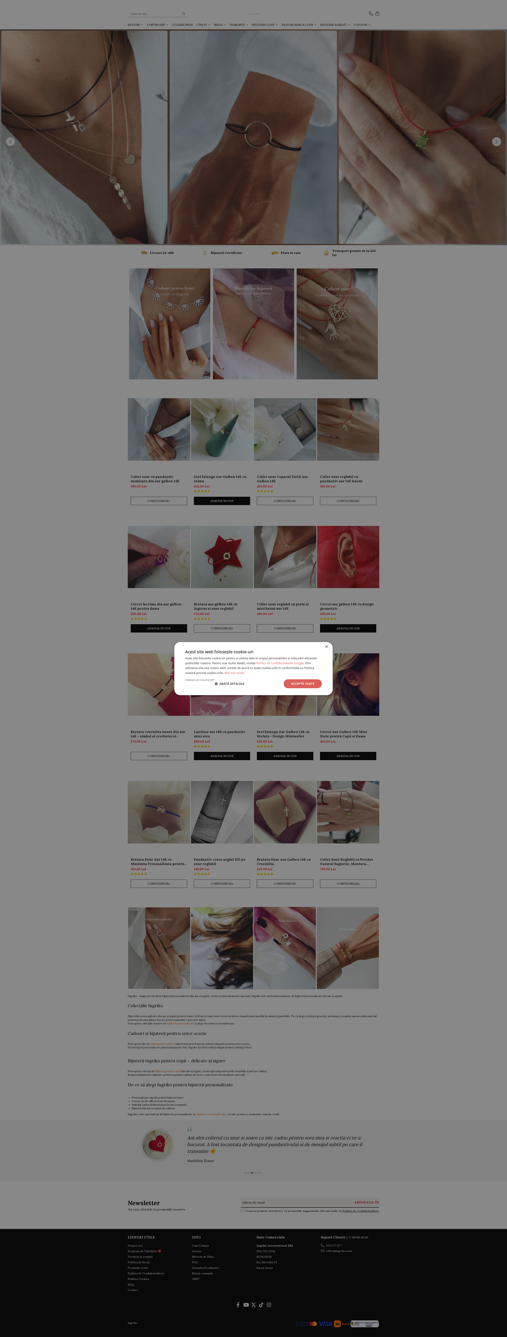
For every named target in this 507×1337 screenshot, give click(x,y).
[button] (229, 683)
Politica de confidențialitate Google (280, 663)
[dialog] (253, 668)
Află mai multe (234, 673)
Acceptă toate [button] (302, 683)
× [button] (326, 646)
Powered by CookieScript (200, 680)
